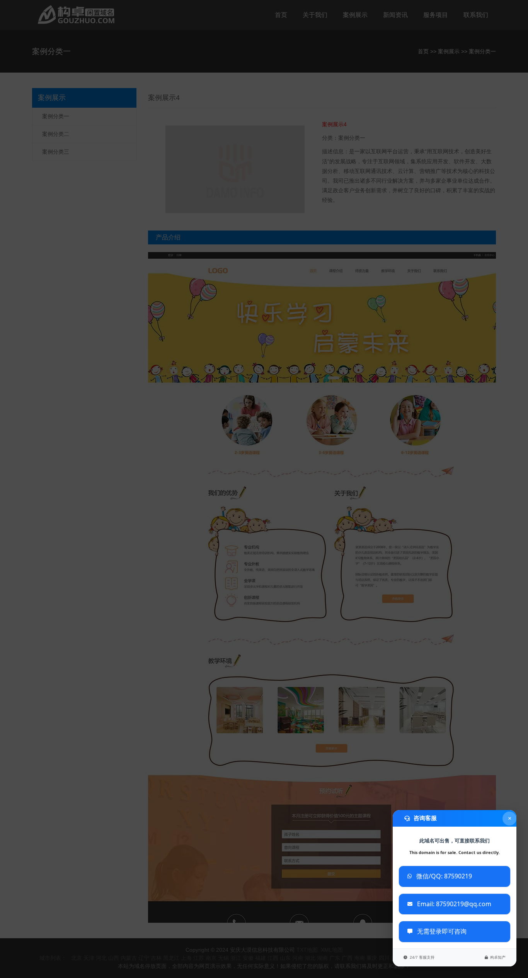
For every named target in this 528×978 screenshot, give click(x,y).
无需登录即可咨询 (442, 931)
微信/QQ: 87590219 (444, 876)
